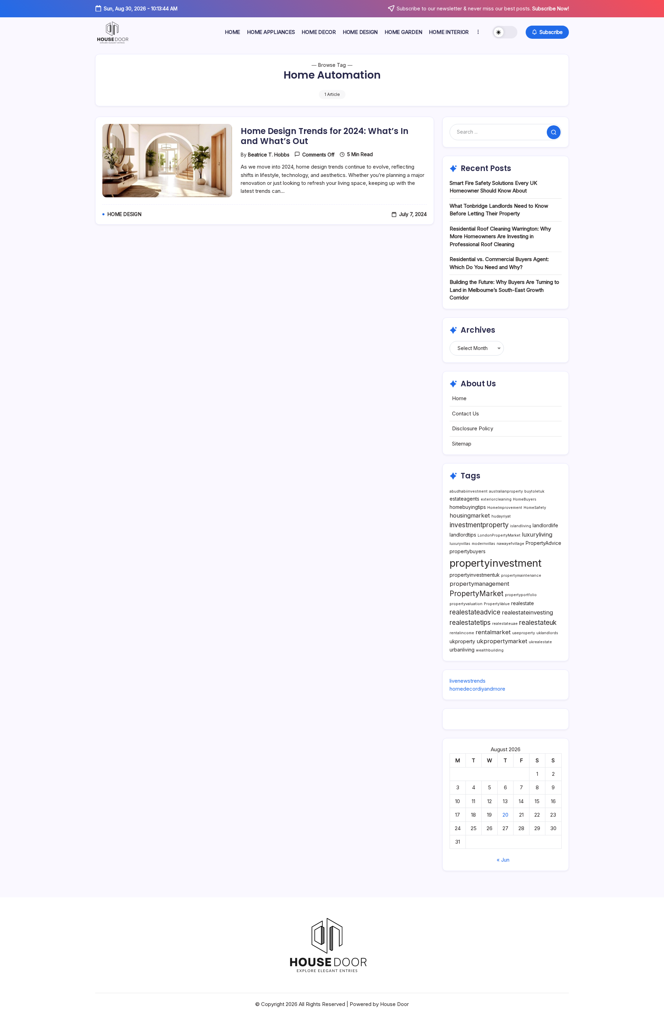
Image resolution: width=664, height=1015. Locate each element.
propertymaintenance (521, 575)
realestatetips (470, 623)
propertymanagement (479, 583)
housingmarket (470, 515)
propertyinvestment (496, 563)
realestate (522, 603)
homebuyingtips (468, 507)
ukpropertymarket (502, 641)
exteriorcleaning (496, 499)
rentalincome (462, 633)
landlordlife (545, 525)
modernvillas (483, 543)
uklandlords (547, 633)
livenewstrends (468, 680)
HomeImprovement (504, 507)
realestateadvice (475, 612)
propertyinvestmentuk (475, 575)
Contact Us (465, 413)
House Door (394, 1004)
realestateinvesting (527, 612)
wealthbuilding (490, 650)
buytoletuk (534, 491)
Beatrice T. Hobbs (268, 155)
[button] (504, 32)
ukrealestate (540, 642)
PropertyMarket (477, 593)
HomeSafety (535, 507)
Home (459, 398)
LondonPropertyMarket (499, 535)
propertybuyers (468, 551)
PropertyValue (497, 604)
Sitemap (461, 443)
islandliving (520, 526)
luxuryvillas (460, 543)
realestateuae (505, 623)
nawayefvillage (510, 543)
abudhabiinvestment (469, 491)
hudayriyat (501, 516)
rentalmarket (493, 632)
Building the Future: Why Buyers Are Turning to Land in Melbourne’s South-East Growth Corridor (504, 290)
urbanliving (462, 650)
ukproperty (462, 641)
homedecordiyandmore (477, 688)
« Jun (503, 859)
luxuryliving (537, 534)
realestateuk (537, 623)
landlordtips (463, 535)
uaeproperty (523, 633)
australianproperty (506, 491)
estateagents (464, 499)
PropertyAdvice (543, 543)
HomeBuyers (524, 499)
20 (505, 814)
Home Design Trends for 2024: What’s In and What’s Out (324, 136)
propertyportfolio (521, 595)
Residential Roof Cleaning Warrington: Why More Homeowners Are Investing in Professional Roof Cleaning (500, 236)
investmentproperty (479, 525)
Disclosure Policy (472, 428)
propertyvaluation (466, 604)
